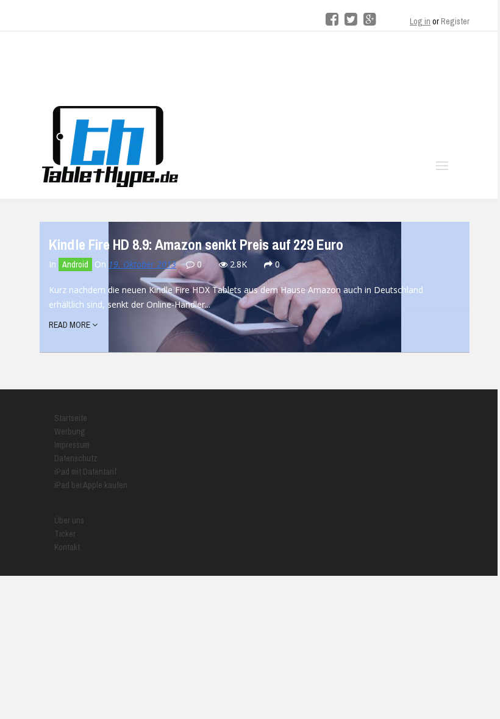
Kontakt (67, 547)
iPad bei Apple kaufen (90, 485)
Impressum (72, 444)
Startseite (70, 418)
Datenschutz (76, 458)
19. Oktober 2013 (142, 264)
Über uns (69, 520)
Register (455, 21)
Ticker (65, 533)
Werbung (69, 431)
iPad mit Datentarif (85, 471)
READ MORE (70, 324)
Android (75, 264)
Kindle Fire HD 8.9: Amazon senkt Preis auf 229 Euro (196, 244)
